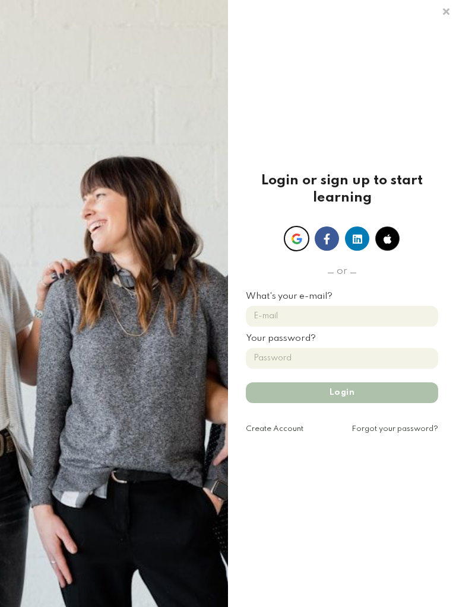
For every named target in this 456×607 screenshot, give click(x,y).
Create (274, 429)
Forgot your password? (395, 429)
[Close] (446, 10)
